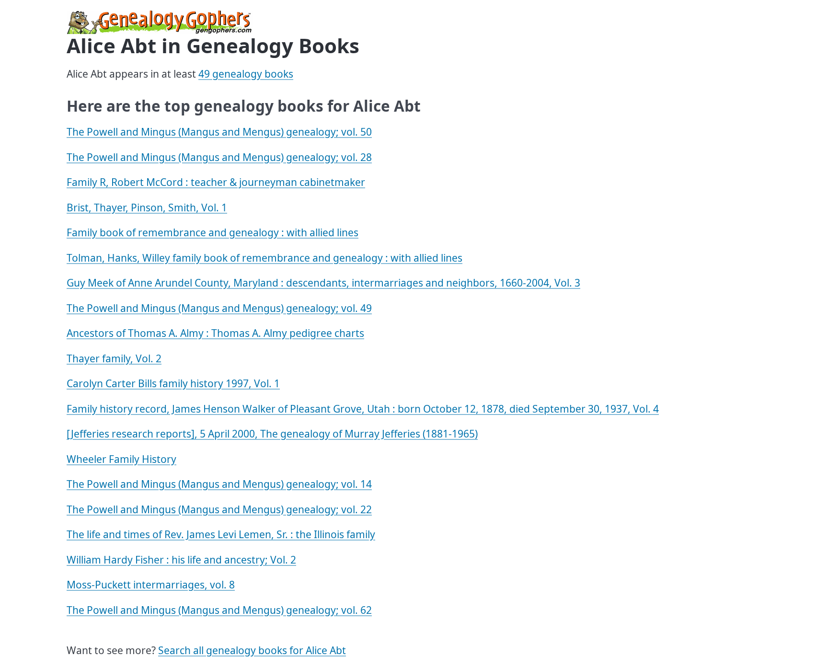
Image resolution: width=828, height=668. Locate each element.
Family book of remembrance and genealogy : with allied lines (212, 232)
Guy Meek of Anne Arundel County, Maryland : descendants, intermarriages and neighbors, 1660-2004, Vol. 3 (323, 282)
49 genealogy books (245, 74)
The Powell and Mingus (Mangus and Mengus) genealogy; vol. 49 (219, 308)
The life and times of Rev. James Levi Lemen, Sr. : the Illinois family (221, 534)
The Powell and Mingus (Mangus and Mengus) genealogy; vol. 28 (219, 157)
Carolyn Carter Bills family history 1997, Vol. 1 (173, 383)
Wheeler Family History (121, 459)
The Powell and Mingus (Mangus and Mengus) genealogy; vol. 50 (219, 131)
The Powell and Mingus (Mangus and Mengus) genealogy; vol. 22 (219, 509)
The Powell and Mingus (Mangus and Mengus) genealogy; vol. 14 (219, 484)
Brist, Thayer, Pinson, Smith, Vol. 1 (147, 207)
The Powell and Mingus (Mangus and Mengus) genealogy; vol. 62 (219, 610)
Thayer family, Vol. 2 (114, 358)
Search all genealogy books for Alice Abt (252, 650)
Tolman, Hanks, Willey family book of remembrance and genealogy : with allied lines (264, 258)
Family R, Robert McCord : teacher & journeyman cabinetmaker (216, 182)
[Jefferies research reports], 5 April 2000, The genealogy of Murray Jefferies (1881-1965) (272, 433)
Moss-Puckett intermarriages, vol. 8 (151, 584)
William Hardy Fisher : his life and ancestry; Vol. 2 (181, 559)
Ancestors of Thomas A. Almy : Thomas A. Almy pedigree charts (215, 333)
